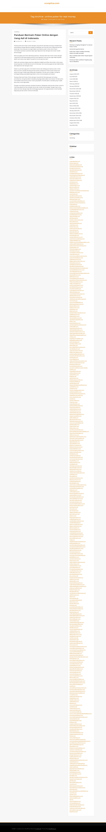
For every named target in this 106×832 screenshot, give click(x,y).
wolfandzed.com (74, 701)
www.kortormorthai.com (76, 662)
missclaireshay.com (75, 161)
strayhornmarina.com (75, 445)
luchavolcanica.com (75, 558)
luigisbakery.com (74, 698)
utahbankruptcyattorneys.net (78, 299)
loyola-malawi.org (74, 400)
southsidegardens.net (75, 720)
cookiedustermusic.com (76, 553)
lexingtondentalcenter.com (77, 355)
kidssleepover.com (75, 192)
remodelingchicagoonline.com (78, 687)
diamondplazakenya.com (77, 744)
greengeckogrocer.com (76, 350)
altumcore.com (74, 601)
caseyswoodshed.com (76, 588)
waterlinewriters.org (75, 617)
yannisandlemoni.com (76, 318)
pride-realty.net (74, 767)
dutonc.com (73, 515)
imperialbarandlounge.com (77, 293)
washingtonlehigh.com (76, 696)
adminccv (19, 41)
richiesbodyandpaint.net (76, 166)
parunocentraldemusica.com (78, 739)
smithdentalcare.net (75, 806)
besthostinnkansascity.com (77, 804)
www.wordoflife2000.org (76, 302)
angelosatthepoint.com (76, 582)
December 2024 (74, 113)
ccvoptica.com (51, 3)
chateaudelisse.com (75, 240)
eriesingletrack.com (75, 323)
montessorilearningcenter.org (78, 751)
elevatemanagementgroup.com (78, 777)
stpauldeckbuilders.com (76, 668)
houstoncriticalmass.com (76, 429)
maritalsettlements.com (76, 533)
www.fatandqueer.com (76, 663)
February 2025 (74, 108)
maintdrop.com (74, 225)
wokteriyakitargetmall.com (77, 354)
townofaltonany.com (75, 538)
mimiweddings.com (75, 803)
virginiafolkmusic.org (75, 371)
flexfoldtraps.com (74, 658)
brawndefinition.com (75, 448)
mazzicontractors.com (76, 724)
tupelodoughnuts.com (76, 328)
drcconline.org (74, 576)
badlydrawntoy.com (75, 632)
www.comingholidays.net (76, 422)
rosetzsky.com (73, 474)
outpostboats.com (75, 404)
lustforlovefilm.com (75, 462)
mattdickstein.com (75, 631)
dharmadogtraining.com (76, 796)
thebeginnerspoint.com (76, 421)
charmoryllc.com (74, 426)
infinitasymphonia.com (76, 465)
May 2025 (72, 101)
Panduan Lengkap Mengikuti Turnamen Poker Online (81, 45)
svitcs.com (72, 596)
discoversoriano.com (75, 419)
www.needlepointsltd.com (77, 679)
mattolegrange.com (75, 519)
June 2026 (72, 79)
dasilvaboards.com (75, 441)
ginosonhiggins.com (75, 529)
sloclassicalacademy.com (76, 440)
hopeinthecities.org (75, 407)
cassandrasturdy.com (75, 412)
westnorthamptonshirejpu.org (78, 245)
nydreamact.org (74, 211)
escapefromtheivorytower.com (78, 280)
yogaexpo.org (73, 388)
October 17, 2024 (31, 41)
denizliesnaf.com (74, 591)
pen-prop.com (74, 644)
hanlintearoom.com (75, 772)
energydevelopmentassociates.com (79, 273)
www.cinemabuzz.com (76, 705)
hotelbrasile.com (74, 247)
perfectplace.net (74, 383)
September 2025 (74, 96)
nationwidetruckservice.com (77, 562)
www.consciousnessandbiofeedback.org (81, 713)
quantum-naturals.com (76, 749)
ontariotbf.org (73, 204)
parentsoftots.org (74, 620)
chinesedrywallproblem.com (77, 546)
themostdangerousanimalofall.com (79, 431)
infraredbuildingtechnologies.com (79, 268)
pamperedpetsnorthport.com (78, 324)
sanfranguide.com (74, 424)
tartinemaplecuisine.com (76, 505)
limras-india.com (74, 163)
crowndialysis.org (74, 359)
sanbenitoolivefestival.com (77, 414)
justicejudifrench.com (75, 495)
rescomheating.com (75, 801)
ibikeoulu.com (73, 490)
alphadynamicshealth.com (77, 768)
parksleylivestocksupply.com (77, 393)
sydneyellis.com (74, 357)
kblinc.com (73, 321)
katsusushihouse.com (75, 469)
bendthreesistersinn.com (76, 548)
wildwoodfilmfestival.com (76, 244)
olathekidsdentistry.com (76, 330)
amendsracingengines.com (77, 660)
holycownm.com (74, 560)
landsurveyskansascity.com (77, 667)
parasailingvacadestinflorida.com (78, 765)
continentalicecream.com (77, 450)
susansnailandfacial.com (76, 643)
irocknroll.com (73, 300)
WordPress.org (52, 828)
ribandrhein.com (74, 374)
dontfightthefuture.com (76, 287)
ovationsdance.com (75, 373)
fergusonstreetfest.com (76, 753)
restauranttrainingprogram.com (78, 361)
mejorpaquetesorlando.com (77, 333)
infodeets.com (73, 171)
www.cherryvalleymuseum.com (78, 256)
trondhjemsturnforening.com (78, 742)
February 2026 (74, 84)
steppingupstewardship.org (77, 693)
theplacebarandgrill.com (76, 577)
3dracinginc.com (74, 428)
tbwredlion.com (74, 746)
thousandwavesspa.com (76, 569)
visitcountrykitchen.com (76, 524)
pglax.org (72, 539)
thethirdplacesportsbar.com (77, 725)
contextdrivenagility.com (76, 488)
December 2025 (74, 88)
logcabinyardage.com (76, 625)
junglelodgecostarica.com (77, 521)
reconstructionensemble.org (77, 555)
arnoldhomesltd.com (75, 288)
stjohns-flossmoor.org (75, 550)
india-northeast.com (75, 283)
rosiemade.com (74, 326)
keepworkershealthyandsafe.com (79, 207)
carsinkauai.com (74, 761)
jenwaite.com (73, 775)
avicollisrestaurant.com (76, 574)
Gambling (16, 31)
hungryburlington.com (76, 502)
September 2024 (74, 120)
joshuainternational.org (76, 641)
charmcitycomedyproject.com (78, 484)
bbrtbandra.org (74, 218)
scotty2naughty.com (75, 481)
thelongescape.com (75, 517)
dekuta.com (73, 703)
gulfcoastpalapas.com (76, 613)
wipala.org (72, 398)
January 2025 (73, 110)
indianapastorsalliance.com (77, 584)
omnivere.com (74, 182)
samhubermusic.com (75, 810)
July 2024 (72, 125)
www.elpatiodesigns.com (76, 732)
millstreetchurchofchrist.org (77, 763)
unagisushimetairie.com (76, 213)
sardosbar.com (74, 309)
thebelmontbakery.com (76, 197)
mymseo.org (73, 792)
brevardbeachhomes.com (77, 278)
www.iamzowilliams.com (76, 715)
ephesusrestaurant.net (76, 727)
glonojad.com (73, 476)
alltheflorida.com (74, 758)
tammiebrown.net (75, 514)
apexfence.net (74, 811)
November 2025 (74, 91)
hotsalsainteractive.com (76, 173)
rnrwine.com (73, 784)
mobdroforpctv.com (75, 410)
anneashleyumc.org (75, 665)
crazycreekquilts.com (75, 452)
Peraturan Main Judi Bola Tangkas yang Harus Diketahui (81, 60)
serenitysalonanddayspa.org (77, 175)
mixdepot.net (73, 706)
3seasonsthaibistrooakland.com (78, 385)
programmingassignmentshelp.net (79, 190)
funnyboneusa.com (75, 552)
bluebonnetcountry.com (76, 219)
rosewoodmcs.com (75, 708)
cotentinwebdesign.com (76, 257)
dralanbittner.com (74, 316)
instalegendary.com (75, 206)
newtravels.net (74, 194)
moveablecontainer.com (76, 252)
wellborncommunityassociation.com (79, 242)
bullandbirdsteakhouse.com (77, 681)
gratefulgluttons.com (75, 409)
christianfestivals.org (75, 522)
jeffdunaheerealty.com (76, 653)
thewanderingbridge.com (77, 496)
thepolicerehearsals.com (76, 433)
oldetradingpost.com (75, 259)
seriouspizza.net (74, 598)
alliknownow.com (74, 435)
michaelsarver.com (75, 349)
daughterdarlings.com (76, 170)
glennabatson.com (75, 443)
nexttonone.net (74, 638)
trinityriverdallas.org (75, 381)
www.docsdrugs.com (75, 674)
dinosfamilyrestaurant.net (76, 266)
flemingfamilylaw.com (76, 782)
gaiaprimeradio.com (75, 512)
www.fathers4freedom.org (77, 648)
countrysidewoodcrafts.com (77, 201)
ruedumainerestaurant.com (77, 472)
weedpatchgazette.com (76, 319)
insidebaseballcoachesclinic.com (78, 760)
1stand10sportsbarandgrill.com (78, 335)
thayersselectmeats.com (76, 608)
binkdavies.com (74, 453)
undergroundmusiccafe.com (77, 808)
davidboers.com (74, 627)
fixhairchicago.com (75, 589)
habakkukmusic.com (75, 636)
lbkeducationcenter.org (76, 379)
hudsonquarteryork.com (76, 734)
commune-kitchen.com (76, 459)
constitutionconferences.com (78, 593)
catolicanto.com (74, 378)
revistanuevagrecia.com (76, 478)
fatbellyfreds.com (74, 730)
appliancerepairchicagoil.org (77, 202)
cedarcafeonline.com (75, 176)
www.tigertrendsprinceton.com (78, 646)
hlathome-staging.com (76, 352)
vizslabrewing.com (75, 314)
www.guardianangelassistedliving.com (80, 741)
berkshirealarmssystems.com (78, 312)
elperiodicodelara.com (76, 164)
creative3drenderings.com (77, 622)
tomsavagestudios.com (76, 366)
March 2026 (73, 81)
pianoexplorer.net (74, 718)
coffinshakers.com (75, 491)
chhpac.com (73, 794)
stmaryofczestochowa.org (77, 493)
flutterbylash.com (74, 770)
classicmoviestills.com (75, 416)
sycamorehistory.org (75, 710)
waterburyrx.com (74, 579)
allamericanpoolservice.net (77, 362)
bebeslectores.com (75, 262)
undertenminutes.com (76, 180)
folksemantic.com (74, 307)
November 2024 (74, 115)
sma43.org (72, 686)
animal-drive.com (74, 603)
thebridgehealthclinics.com (77, 615)
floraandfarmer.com (75, 275)
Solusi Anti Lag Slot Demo (77, 49)
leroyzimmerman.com (76, 779)
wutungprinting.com (75, 531)
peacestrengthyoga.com (76, 655)
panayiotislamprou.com (76, 237)
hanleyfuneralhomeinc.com (77, 331)
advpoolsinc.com (74, 581)
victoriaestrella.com (75, 567)
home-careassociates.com (77, 390)
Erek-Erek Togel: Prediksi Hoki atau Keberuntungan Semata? (80, 52)
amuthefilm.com (74, 460)
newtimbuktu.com (75, 185)
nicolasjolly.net (73, 464)
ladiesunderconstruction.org (77, 261)
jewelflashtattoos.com (76, 214)
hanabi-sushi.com (74, 699)
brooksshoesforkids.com (76, 607)
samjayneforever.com (75, 755)
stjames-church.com (75, 479)
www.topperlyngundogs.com (78, 650)
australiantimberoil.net (76, 264)
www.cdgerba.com (75, 737)
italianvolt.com (74, 311)
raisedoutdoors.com (75, 295)
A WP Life (38, 828)
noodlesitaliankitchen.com (77, 209)
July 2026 (72, 76)
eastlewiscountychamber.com (78, 436)
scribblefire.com (74, 386)
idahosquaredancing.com (77, 304)
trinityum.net (73, 722)
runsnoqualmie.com (75, 672)
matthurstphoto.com (75, 756)
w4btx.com (73, 336)
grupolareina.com (74, 254)
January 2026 (73, 86)
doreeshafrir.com (74, 483)
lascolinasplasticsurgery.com (77, 682)
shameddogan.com (75, 619)
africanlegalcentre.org (76, 467)
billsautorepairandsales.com (77, 748)
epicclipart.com (74, 221)
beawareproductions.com (77, 486)
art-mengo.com (74, 510)
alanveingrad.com (74, 527)
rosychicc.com (73, 402)
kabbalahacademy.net (76, 340)
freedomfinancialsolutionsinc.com (79, 656)
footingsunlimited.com (76, 670)
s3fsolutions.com (74, 276)
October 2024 (73, 118)
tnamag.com (73, 605)
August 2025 (73, 98)
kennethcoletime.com (76, 500)
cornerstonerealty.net (75, 712)
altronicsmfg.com (74, 187)
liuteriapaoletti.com (75, 543)
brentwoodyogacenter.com (77, 689)
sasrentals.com (74, 345)
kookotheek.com (74, 235)
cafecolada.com (74, 417)
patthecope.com (74, 595)
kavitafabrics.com (74, 557)
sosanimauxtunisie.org (76, 228)
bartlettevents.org (75, 250)
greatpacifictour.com (75, 565)
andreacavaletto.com (75, 392)
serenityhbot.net (74, 639)
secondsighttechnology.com (77, 347)
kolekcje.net (73, 376)
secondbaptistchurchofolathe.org (79, 791)
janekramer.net (74, 507)
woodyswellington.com (76, 729)
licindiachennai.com (75, 168)
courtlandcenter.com (75, 570)
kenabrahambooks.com (76, 457)
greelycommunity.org (75, 471)
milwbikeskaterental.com (77, 534)
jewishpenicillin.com (75, 364)
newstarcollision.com (75, 343)
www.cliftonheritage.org (76, 684)
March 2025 (73, 105)
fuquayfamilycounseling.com (77, 787)
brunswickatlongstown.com (77, 503)
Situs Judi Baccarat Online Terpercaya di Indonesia (81, 56)
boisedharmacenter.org (76, 395)
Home (45, 19)
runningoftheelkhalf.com (76, 651)
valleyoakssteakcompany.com (78, 586)
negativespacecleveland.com (78, 541)
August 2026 (73, 74)
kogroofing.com (74, 230)
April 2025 (72, 103)
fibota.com (73, 736)
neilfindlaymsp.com (75, 572)
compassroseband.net (76, 600)
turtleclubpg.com (74, 564)
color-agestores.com (75, 397)
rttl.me (71, 799)
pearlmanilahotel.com (76, 223)
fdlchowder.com (74, 677)
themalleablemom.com (76, 498)
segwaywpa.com (74, 612)
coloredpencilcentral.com (77, 290)
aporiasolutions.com (75, 610)
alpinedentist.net (74, 232)
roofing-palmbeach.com (76, 285)
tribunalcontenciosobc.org (77, 438)
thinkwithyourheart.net (76, 297)
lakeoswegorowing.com (76, 785)
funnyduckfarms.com (75, 773)
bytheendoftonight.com (76, 405)
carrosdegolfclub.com (76, 271)
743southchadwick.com (76, 281)
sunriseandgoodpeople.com (77, 545)
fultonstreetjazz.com (75, 249)
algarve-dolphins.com (75, 526)
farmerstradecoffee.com (76, 624)
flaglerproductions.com (76, 447)
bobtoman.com (74, 226)
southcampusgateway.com (77, 238)
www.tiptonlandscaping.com (77, 691)
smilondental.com (74, 342)
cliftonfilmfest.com (75, 292)
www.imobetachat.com (76, 629)
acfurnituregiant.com (75, 178)
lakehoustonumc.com (76, 634)
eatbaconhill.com (74, 189)
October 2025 (73, 93)
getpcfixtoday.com (75, 216)
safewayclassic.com (75, 199)
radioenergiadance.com (76, 233)
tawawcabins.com (74, 306)
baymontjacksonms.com (76, 536)
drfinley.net (73, 780)
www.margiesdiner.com (76, 675)
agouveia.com (73, 789)
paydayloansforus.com (76, 195)
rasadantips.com (74, 183)
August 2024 (73, 123)
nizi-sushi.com (73, 509)
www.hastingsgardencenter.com (78, 717)
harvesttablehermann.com (77, 269)
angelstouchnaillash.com (76, 338)
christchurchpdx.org (75, 455)
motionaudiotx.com (75, 798)
